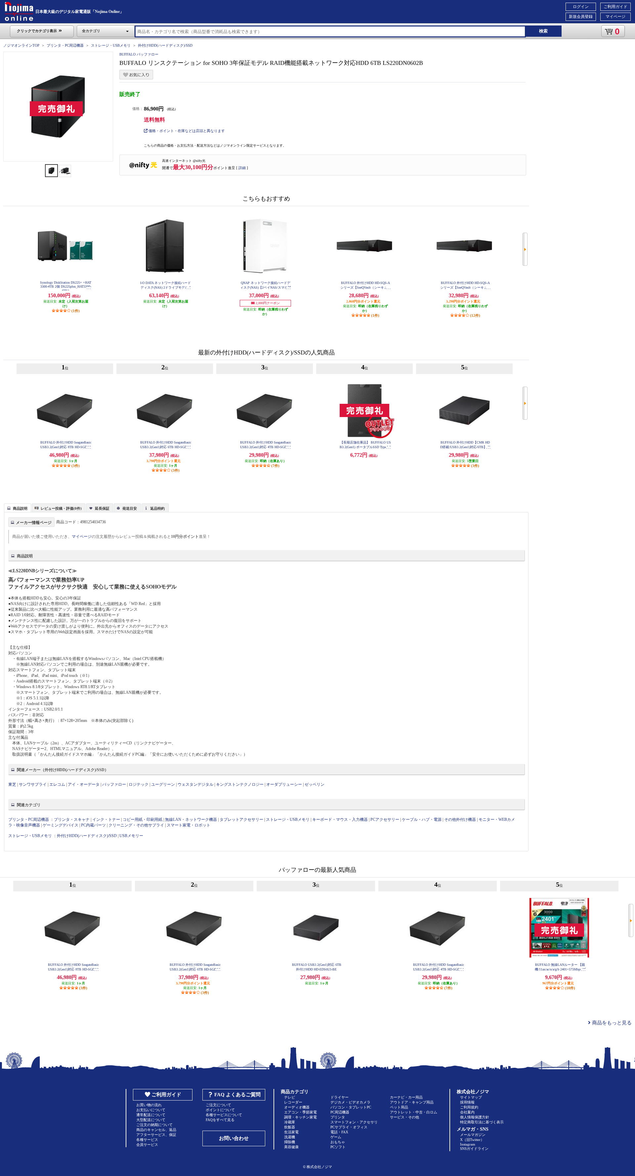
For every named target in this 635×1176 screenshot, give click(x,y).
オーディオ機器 (297, 1107)
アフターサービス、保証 (156, 1135)
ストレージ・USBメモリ (111, 45)
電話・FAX (339, 1132)
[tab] (17, 507)
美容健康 (291, 1147)
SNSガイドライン (474, 1149)
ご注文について (218, 1105)
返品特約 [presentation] (157, 508)
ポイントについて (220, 1110)
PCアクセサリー (384, 819)
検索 (543, 30)
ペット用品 (399, 1107)
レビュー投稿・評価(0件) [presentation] (61, 508)
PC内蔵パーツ (93, 825)
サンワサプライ (33, 784)
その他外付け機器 (460, 819)
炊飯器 (289, 1127)
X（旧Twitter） (472, 1140)
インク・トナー (106, 819)
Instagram (467, 1144)
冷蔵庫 (289, 1122)
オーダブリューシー (284, 784)
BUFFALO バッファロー (138, 54)
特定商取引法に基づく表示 (482, 1122)
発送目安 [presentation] (129, 508)
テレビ (289, 1097)
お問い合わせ (234, 1138)
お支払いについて (150, 1110)
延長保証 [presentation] (102, 508)
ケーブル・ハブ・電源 (422, 819)
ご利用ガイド (615, 6)
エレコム (57, 784)
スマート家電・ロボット (188, 825)
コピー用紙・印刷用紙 (142, 819)
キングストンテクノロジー (240, 784)
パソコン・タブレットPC (350, 1107)
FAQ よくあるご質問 (237, 1094)
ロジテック (138, 784)
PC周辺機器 (339, 1112)
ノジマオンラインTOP (21, 45)
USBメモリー (131, 835)
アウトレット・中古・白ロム (413, 1112)
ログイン (581, 6)
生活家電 (291, 1132)
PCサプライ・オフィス (348, 1127)
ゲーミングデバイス (60, 825)
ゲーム (335, 1137)
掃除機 (289, 1142)
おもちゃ (337, 1142)
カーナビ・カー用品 (406, 1097)
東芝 (12, 784)
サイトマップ (471, 1097)
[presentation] (16, 507)
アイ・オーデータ (84, 784)
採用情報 (467, 1102)
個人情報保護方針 (474, 1117)
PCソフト (338, 1147)
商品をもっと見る (611, 1022)
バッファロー (114, 784)
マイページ (615, 16)
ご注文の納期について (154, 1125)
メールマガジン (473, 1135)
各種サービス (147, 1140)
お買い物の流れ (149, 1105)
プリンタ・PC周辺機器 (65, 45)
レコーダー (293, 1102)
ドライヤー (339, 1097)
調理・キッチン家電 (300, 1117)
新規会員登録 (581, 16)
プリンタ (337, 1117)
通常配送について (150, 1115)
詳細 (242, 168)
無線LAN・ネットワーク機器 (191, 819)
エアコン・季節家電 (300, 1112)
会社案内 (467, 1112)
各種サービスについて (224, 1115)
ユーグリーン (163, 784)
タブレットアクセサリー (241, 819)
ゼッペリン (314, 784)
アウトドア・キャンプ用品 (412, 1102)
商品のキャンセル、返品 (156, 1130)
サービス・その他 (404, 1117)
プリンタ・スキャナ (72, 819)
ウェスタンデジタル (195, 784)
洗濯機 (289, 1137)
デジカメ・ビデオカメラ (350, 1102)
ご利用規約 (469, 1107)
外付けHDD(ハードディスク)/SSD (165, 45)
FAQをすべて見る (220, 1120)
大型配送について (150, 1120)
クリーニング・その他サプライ (136, 825)
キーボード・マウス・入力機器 (340, 819)
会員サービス (147, 1145)
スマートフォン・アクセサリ (354, 1122)
